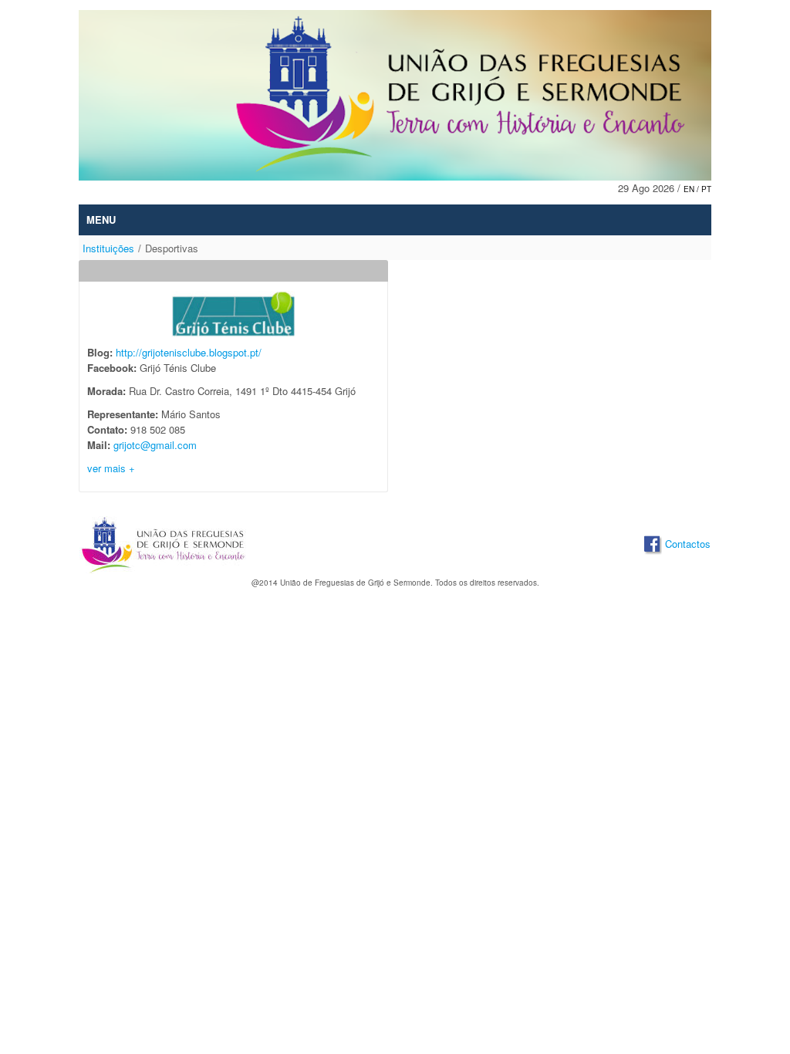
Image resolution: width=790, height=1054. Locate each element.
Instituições (108, 248)
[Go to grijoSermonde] (395, 95)
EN (690, 189)
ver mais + (112, 468)
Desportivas (171, 248)
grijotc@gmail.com (155, 444)
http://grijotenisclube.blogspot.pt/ (189, 352)
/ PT (704, 189)
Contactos (688, 543)
